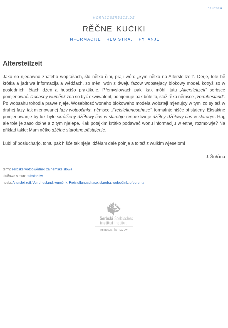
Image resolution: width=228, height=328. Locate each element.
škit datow (121, 230)
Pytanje (149, 39)
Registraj (119, 39)
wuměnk (60, 183)
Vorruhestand (43, 183)
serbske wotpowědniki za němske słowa (42, 169)
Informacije (84, 39)
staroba (105, 183)
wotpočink (120, 183)
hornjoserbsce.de (114, 17)
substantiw (35, 176)
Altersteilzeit (22, 183)
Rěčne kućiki (114, 27)
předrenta (137, 183)
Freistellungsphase (83, 183)
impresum (106, 230)
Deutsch (215, 8)
